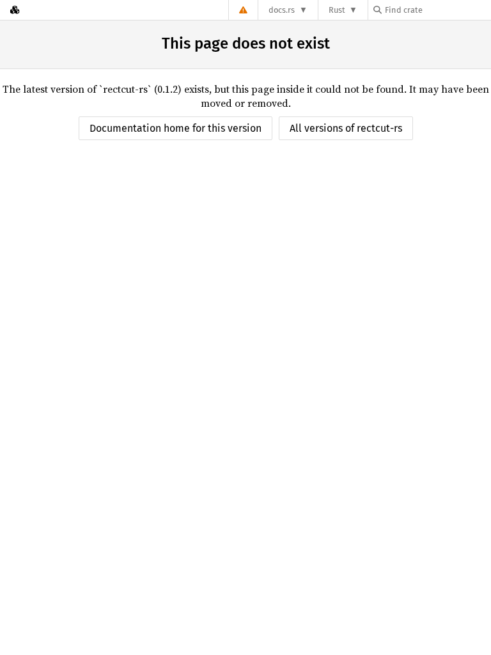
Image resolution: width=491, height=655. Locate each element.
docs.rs (282, 10)
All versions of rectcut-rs (346, 128)
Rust (337, 10)
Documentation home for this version (175, 128)
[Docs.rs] (14, 10)
